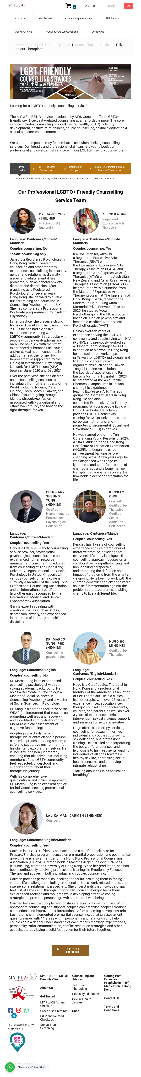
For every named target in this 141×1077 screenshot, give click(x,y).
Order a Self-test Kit (53, 1011)
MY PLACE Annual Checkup (52, 1004)
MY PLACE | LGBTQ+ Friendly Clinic (43, 45)
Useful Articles (23, 31)
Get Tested (42, 18)
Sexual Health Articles (81, 1000)
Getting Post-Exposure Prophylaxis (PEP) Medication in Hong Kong (117, 982)
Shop (75, 1011)
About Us (20, 18)
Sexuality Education (85, 994)
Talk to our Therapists (79, 986)
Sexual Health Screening (49, 1026)
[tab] (20, 168)
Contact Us (97, 31)
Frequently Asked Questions (58, 31)
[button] (70, 950)
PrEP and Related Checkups (52, 1017)
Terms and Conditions (111, 1008)
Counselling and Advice (75, 18)
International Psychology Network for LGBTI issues (36, 365)
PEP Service (112, 18)
